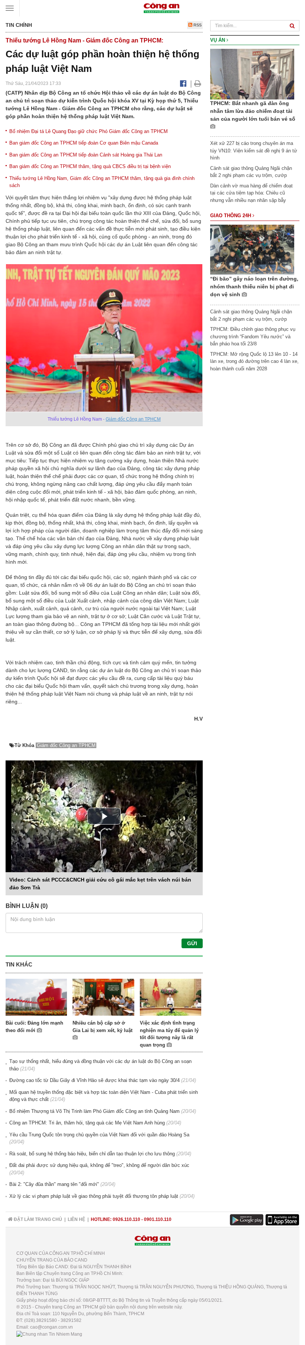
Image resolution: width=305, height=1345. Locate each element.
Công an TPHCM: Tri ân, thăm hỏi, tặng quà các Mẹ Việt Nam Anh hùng (87, 1123)
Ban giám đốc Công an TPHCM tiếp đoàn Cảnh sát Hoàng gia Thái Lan (85, 155)
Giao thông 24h (231, 215)
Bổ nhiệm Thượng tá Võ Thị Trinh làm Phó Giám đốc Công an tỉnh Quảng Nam (94, 1111)
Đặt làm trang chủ (37, 1219)
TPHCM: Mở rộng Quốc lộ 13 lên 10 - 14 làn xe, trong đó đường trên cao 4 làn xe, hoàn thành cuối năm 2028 (254, 361)
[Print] (197, 83)
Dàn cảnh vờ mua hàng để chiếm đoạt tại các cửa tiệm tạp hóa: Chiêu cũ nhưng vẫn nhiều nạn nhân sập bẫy (251, 193)
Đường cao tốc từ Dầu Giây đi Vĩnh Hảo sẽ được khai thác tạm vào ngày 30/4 (94, 1080)
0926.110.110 (126, 1219)
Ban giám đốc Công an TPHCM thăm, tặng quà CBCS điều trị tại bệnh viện (90, 166)
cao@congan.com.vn (51, 1327)
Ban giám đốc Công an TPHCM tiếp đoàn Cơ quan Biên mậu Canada (83, 143)
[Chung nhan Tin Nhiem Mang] (49, 1333)
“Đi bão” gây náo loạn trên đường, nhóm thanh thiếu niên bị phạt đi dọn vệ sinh (254, 286)
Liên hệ (76, 1219)
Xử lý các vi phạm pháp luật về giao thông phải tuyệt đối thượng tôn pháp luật (93, 1196)
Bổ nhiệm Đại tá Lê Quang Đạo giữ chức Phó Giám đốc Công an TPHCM (88, 131)
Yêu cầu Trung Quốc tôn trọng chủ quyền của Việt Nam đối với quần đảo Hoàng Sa (99, 1134)
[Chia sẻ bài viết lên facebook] (183, 83)
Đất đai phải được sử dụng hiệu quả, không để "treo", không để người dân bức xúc (99, 1165)
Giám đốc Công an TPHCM (133, 419)
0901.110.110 (157, 1219)
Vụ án (218, 40)
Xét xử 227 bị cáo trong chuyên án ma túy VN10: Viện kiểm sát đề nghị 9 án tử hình (253, 150)
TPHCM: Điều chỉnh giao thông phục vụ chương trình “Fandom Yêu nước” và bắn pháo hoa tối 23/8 (252, 336)
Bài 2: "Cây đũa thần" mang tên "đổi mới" (54, 1184)
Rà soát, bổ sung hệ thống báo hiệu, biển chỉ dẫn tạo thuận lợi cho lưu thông (92, 1153)
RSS (197, 25)
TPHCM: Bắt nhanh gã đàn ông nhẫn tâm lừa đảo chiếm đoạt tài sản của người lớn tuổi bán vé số (252, 111)
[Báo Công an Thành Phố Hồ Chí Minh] (161, 7)
